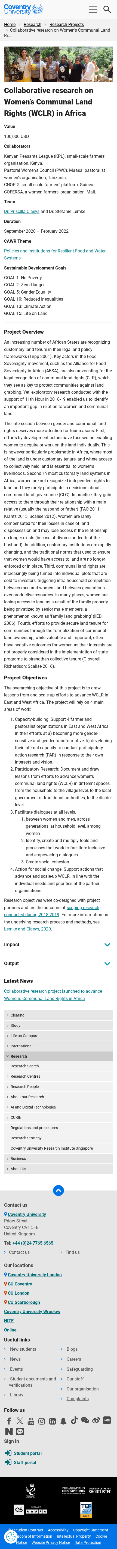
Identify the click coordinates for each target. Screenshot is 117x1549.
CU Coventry (20, 1284)
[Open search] (107, 9)
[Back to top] (58, 1190)
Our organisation (83, 1389)
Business (18, 1158)
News (15, 1359)
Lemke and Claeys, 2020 (27, 929)
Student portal (28, 1453)
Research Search (25, 1066)
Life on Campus (24, 1036)
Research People (25, 1086)
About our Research (27, 1097)
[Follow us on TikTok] (74, 1420)
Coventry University (27, 1214)
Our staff (75, 1379)
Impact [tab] (11, 944)
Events (16, 1369)
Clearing (17, 1015)
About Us (18, 1169)
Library (16, 1394)
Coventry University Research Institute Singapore (52, 1148)
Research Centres (25, 1076)
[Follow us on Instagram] (42, 1423)
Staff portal (25, 1462)
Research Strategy (26, 1138)
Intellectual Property (74, 1536)
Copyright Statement (90, 1530)
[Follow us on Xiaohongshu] (107, 1420)
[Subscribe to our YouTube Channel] (31, 1423)
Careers (74, 1359)
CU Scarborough (24, 1302)
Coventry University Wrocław (32, 1311)
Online (10, 1330)
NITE (9, 1320)
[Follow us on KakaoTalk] (20, 1431)
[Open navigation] (92, 9)
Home (10, 24)
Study (15, 1025)
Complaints (78, 1398)
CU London (18, 1293)
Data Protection (88, 1542)
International (21, 1046)
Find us (73, 1252)
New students (23, 1349)
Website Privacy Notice (51, 1542)
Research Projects (67, 24)
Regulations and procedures (34, 1128)
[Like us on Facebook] (9, 1423)
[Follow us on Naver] (9, 1431)
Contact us (19, 1252)
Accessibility (58, 1530)
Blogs (72, 1349)
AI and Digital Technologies (33, 1107)
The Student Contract (25, 1530)
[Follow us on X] (20, 1421)
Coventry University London (35, 1274)
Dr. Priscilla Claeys (21, 211)
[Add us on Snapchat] (63, 1423)
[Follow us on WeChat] (85, 1420)
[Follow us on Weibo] (96, 1420)
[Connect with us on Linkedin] (52, 1423)
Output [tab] (11, 963)
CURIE (16, 1117)
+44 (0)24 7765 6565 (33, 1243)
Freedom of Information (32, 1536)
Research (32, 24)
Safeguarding (80, 1369)
